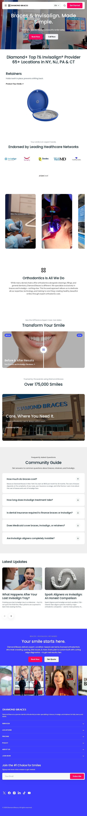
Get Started (75, 5)
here (36, 488)
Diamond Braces (13, 807)
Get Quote (51, 659)
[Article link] (22, 589)
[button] (5, 5)
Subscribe (77, 776)
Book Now (36, 36)
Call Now (51, 36)
